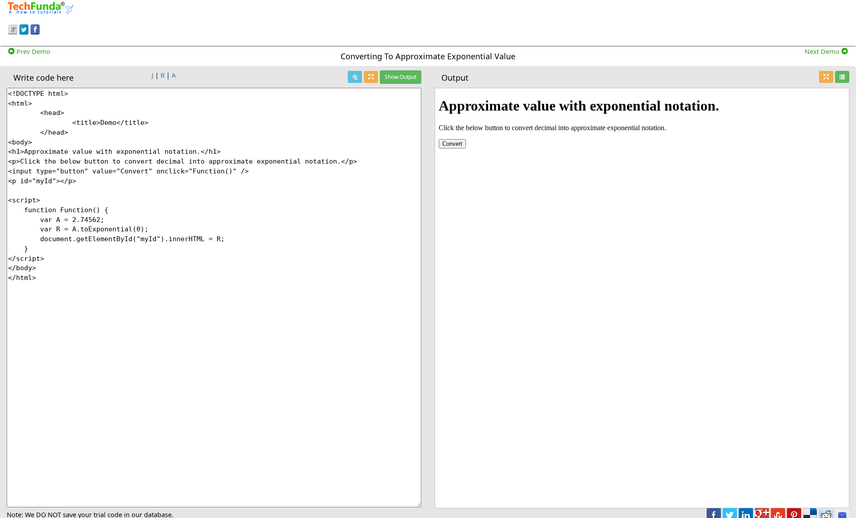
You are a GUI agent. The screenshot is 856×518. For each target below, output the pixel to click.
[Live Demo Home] (842, 77)
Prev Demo (32, 51)
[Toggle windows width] (371, 77)
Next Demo (823, 51)
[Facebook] (35, 28)
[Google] (12, 28)
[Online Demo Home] (40, 6)
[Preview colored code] (355, 77)
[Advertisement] (581, 21)
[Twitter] (23, 28)
